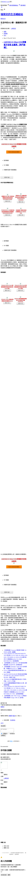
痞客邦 (10, 715)
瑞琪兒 (2, 707)
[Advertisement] (14, 813)
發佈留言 (3, 735)
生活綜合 (12, 720)
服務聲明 (17, 854)
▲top (2, 723)
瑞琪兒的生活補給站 (12, 14)
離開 (9, 874)
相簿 (5, 31)
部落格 (5, 33)
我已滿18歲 (3, 874)
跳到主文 (3, 18)
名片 (5, 35)
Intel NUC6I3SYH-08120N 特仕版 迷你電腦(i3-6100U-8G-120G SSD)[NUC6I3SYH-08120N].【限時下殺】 (15, 675)
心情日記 (13, 28)
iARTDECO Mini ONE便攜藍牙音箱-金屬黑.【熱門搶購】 (15, 45)
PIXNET (7, 852)
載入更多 (3, 726)
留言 (14, 715)
